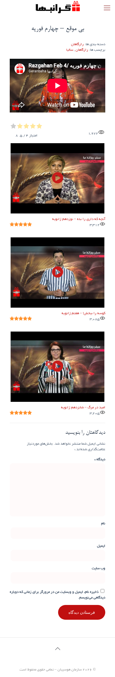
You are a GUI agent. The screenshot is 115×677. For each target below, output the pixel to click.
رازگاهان (77, 44)
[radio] (39, 127)
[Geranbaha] (57, 7)
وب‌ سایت (98, 568)
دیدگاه (99, 459)
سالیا (69, 50)
